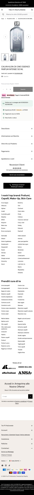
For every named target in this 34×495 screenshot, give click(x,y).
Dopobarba (21, 291)
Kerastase (20, 250)
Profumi (3, 340)
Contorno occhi (5, 302)
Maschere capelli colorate (25, 311)
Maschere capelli (23, 308)
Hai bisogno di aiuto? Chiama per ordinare (17, 186)
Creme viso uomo (23, 288)
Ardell (3, 211)
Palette (3, 334)
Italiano (3, 461)
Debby (20, 225)
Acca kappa (4, 203)
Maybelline (21, 270)
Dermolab (4, 235)
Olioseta (20, 272)
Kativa (20, 247)
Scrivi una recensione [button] (17, 175)
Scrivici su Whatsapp (7, 452)
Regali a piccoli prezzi (24, 318)
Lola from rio (21, 264)
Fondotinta (21, 299)
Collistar (20, 217)
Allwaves (3, 205)
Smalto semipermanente (25, 338)
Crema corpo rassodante (8, 308)
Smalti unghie (22, 335)
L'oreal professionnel (23, 258)
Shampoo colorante (23, 332)
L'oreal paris (21, 255)
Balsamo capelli (5, 294)
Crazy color (21, 222)
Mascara (20, 305)
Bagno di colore (5, 291)
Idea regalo (21, 302)
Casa (2, 18)
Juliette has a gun (23, 244)
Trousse (20, 349)
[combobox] (17, 14)
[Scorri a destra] (28, 37)
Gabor (3, 255)
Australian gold (5, 214)
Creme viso (21, 285)
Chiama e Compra (6, 455)
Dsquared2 (4, 247)
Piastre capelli (5, 337)
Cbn (19, 205)
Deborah (20, 228)
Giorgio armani (5, 258)
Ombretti (4, 332)
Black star (4, 225)
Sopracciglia (21, 341)
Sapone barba (22, 324)
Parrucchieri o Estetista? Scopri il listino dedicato (15, 435)
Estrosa (3, 252)
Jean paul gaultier (23, 241)
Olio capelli (4, 324)
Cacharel (20, 208)
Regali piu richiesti (6, 349)
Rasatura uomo (5, 346)
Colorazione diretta (6, 299)
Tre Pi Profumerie (11, 476)
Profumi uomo (5, 343)
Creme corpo (5, 311)
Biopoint (3, 222)
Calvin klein (21, 211)
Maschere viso (22, 314)
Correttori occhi (5, 305)
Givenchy (4, 261)
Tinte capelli (21, 347)
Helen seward (22, 235)
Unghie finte (21, 352)
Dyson (3, 250)
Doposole (20, 294)
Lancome (20, 261)
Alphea (3, 208)
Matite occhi (5, 321)
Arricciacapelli (5, 285)
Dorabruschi (4, 244)
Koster (19, 252)
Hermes (20, 238)
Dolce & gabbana (6, 241)
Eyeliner (20, 297)
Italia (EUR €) (15, 461)
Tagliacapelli (21, 344)
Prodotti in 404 (11, 18)
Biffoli (3, 220)
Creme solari (5, 314)
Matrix (20, 267)
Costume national (23, 220)
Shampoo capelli (22, 330)
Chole (19, 214)
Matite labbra (5, 318)
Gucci (3, 264)
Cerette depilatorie (6, 297)
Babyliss (3, 217)
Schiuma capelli (22, 327)
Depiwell (20, 231)
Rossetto (20, 321)
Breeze (3, 228)
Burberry (20, 203)
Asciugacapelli (5, 288)
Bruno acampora (6, 231)
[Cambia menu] (2, 10)
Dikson (3, 238)
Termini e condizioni (21, 401)
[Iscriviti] (30, 396)
